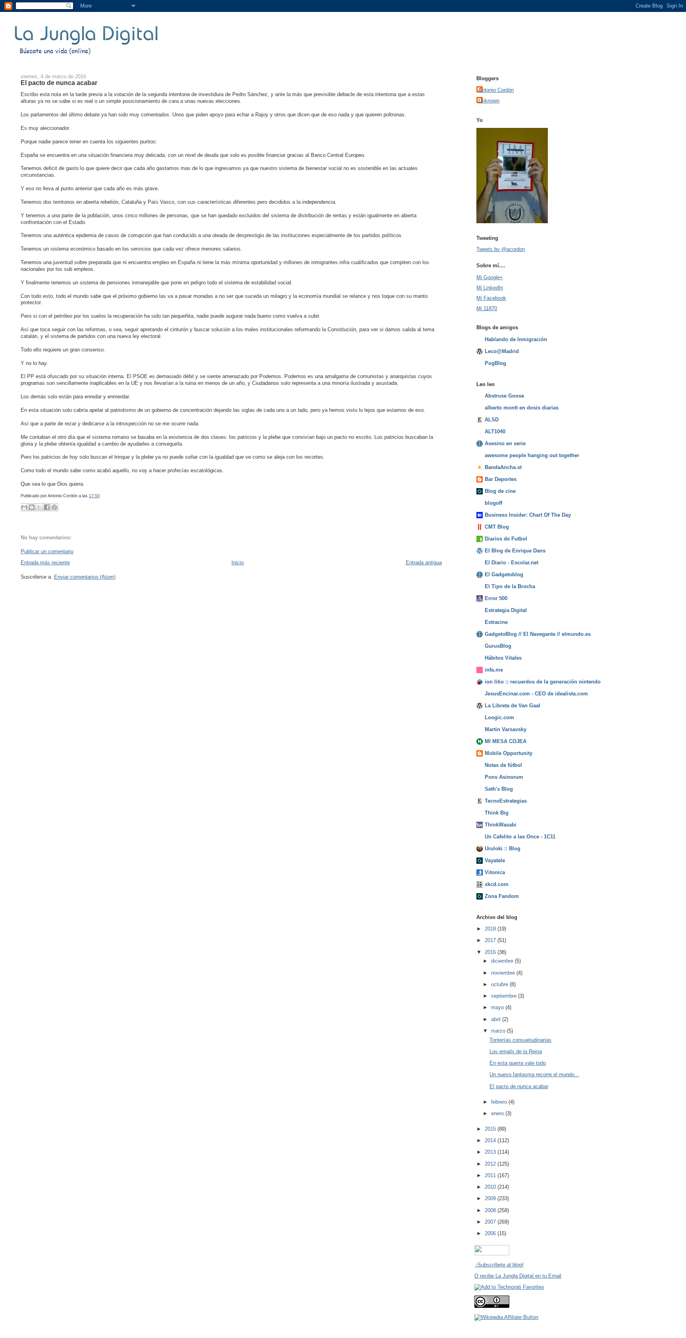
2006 (491, 1233)
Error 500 (496, 598)
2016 (491, 952)
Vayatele (495, 860)
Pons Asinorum (504, 777)
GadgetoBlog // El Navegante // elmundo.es (538, 634)
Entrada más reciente (45, 563)
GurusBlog (498, 646)
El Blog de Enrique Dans (515, 551)
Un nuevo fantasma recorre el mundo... (534, 1074)
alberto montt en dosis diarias (522, 408)
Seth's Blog (499, 789)
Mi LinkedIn (489, 288)
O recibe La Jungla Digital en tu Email (517, 1276)
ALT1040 (495, 431)
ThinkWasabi (500, 825)
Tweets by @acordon (500, 249)
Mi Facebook (491, 298)
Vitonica (495, 872)
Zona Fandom (502, 896)
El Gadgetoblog (504, 574)
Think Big (497, 813)
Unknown (488, 101)
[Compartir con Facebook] (47, 507)
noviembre (503, 973)
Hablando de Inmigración (516, 339)
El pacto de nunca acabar (59, 82)
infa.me (494, 670)
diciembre (503, 961)
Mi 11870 (486, 308)
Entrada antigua (424, 563)
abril (496, 1019)
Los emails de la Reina (515, 1051)
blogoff (493, 503)
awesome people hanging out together (532, 455)
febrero (500, 1102)
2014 (491, 1140)
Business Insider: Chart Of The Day (528, 515)
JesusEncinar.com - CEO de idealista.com (536, 694)
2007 (491, 1222)
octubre (500, 984)
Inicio (237, 563)
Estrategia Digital (506, 610)
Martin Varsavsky (505, 729)
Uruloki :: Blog (502, 848)
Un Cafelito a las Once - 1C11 (520, 837)
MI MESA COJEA (505, 741)
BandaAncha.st (503, 467)
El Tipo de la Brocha (510, 586)
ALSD (492, 420)
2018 (491, 929)
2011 (491, 1175)
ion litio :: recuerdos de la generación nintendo (543, 682)
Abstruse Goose (504, 396)
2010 (491, 1187)
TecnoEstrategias (506, 801)
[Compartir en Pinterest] (54, 507)
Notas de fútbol (503, 765)
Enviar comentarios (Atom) (85, 577)
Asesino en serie (505, 443)
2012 (491, 1164)
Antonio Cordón (496, 90)
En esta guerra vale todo (517, 1063)
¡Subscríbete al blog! (499, 1265)
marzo (499, 1031)
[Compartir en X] (39, 507)
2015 (491, 1129)
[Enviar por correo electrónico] (24, 507)
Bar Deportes (500, 479)
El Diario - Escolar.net (511, 563)
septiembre (504, 996)
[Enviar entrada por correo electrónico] (101, 495)
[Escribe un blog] (32, 507)
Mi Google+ (489, 277)
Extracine (496, 622)
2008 (491, 1210)
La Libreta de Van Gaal (512, 706)
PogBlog (495, 363)
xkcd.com (497, 884)
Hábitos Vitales (503, 658)
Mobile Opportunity (508, 753)
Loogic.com (499, 717)
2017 (491, 940)
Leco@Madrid (502, 351)
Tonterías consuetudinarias (520, 1040)
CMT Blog (497, 527)
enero (498, 1113)
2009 (491, 1198)
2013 (491, 1152)
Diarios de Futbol (506, 539)
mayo (498, 1007)
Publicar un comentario (47, 551)
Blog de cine (500, 491)
